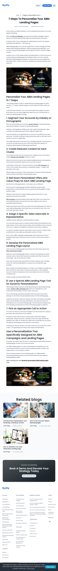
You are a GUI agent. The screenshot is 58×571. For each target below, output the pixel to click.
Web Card (4, 544)
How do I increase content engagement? (36, 499)
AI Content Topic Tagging (20, 499)
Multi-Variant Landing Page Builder (7, 514)
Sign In (49, 509)
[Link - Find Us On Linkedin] (49, 521)
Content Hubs (5, 522)
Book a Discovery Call (29, 476)
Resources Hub (52, 504)
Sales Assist (5, 539)
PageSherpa (5, 502)
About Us (4, 552)
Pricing (50, 502)
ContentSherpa (6, 507)
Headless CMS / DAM (7, 530)
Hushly (7, 562)
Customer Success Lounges (20, 546)
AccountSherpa (6, 504)
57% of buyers (42, 165)
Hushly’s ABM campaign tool (19, 289)
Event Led (32, 525)
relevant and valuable (17, 157)
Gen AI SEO (18, 518)
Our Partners (5, 557)
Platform (50, 499)
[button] (54, 5)
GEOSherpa (5, 499)
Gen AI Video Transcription (19, 511)
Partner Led (32, 531)
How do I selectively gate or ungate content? (36, 504)
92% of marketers (17, 36)
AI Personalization (20, 503)
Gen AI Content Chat (21, 508)
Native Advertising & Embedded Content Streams (7, 526)
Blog (17, 15)
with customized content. (14, 251)
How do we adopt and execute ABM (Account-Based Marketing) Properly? (38, 514)
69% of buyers (10, 199)
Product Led (33, 528)
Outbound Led (33, 533)
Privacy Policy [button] (31, 568)
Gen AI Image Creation (21, 515)
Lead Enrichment (6, 542)
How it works (5, 555)
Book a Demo (51, 507)
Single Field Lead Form (7, 532)
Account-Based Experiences (20, 542)
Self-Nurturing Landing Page (7, 510)
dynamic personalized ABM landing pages (35, 360)
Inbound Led (33, 536)
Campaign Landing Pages (20, 531)
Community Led (33, 523)
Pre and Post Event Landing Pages (20, 538)
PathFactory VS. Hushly (51, 513)
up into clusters (33, 124)
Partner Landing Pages (21, 535)
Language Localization (21, 523)
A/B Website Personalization (6, 518)
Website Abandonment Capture (8, 536)
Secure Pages (19, 520)
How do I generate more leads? (37, 507)
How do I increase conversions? (37, 510)
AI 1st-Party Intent (20, 506)
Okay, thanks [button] (50, 566)
